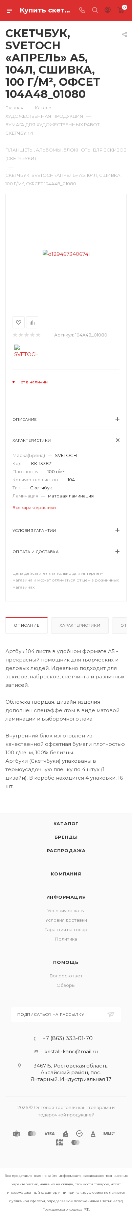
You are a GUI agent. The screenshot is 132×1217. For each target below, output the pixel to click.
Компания (66, 873)
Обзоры (66, 985)
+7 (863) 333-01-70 (68, 1038)
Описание (26, 625)
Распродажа (66, 850)
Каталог (66, 823)
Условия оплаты (66, 910)
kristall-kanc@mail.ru (71, 1051)
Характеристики (80, 625)
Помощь (66, 962)
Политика (66, 939)
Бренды (66, 837)
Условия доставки (66, 920)
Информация (66, 897)
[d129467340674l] (66, 253)
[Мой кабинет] (108, 10)
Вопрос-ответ (66, 975)
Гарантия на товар (66, 929)
